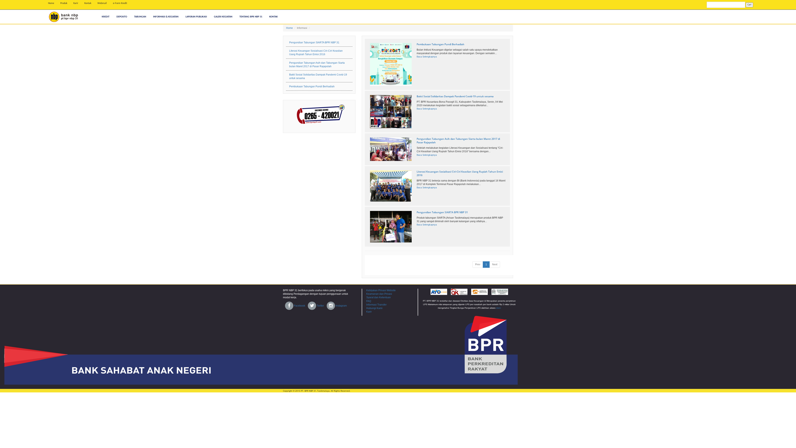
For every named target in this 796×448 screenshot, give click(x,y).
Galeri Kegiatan (223, 17)
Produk (63, 3)
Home (51, 3)
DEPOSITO (121, 17)
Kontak (87, 3)
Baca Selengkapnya (427, 56)
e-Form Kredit (120, 3)
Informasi (302, 28)
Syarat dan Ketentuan (378, 297)
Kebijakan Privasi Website (381, 290)
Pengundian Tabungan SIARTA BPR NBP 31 (442, 212)
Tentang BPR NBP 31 (250, 17)
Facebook (299, 305)
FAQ (368, 301)
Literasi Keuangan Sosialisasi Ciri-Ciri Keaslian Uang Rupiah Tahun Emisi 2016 (316, 52)
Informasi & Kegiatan (165, 17)
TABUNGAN (140, 17)
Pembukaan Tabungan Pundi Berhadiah (440, 44)
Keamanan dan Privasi (379, 293)
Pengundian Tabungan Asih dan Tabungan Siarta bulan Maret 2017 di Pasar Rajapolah (317, 64)
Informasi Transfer (376, 304)
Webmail (102, 3)
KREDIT (105, 17)
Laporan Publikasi (196, 17)
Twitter (320, 305)
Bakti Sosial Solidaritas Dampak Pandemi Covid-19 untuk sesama (455, 96)
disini (498, 308)
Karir (75, 3)
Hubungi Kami (374, 308)
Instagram (341, 305)
